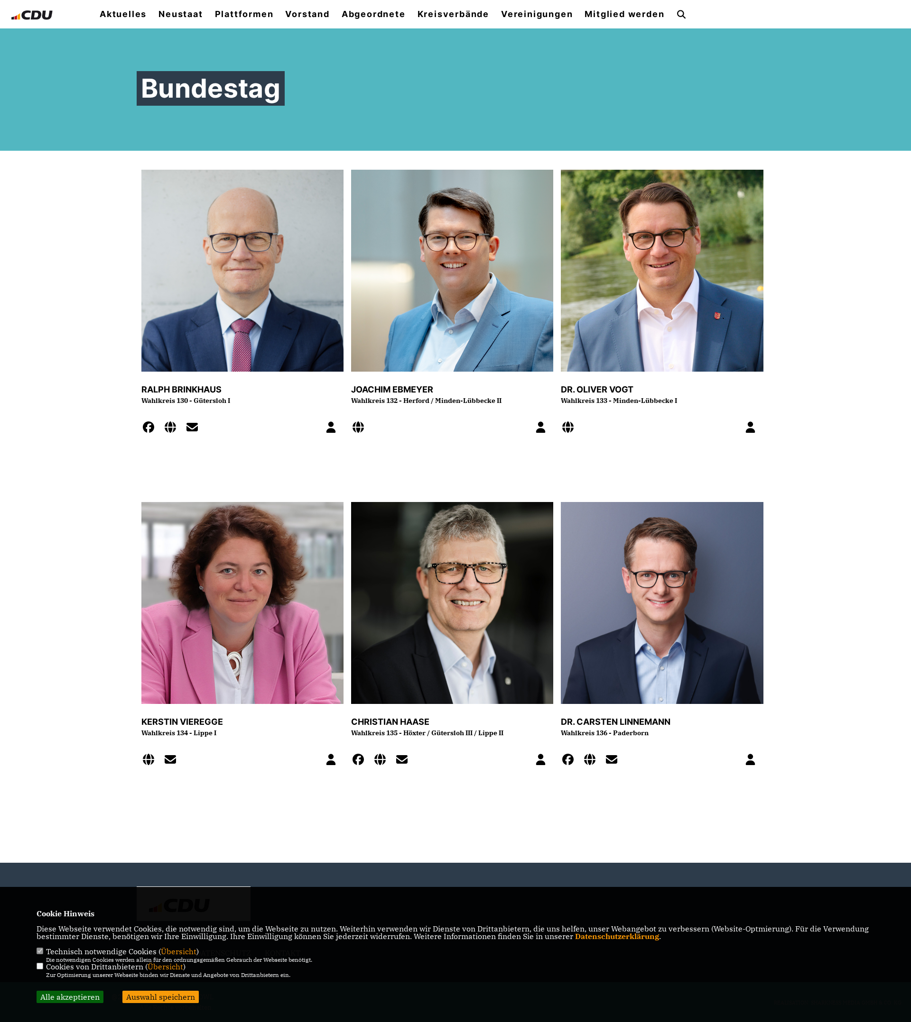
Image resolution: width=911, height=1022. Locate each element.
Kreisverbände (453, 14)
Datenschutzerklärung (617, 936)
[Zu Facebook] (151, 428)
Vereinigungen (537, 14)
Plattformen (244, 14)
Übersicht (178, 951)
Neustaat (180, 14)
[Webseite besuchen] (173, 428)
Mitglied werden (624, 14)
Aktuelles (123, 14)
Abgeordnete (374, 14)
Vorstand (307, 14)
